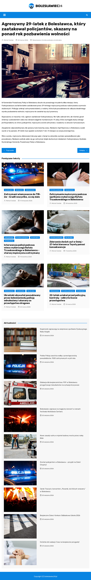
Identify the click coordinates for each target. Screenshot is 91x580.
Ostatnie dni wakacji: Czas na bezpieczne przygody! (59, 542)
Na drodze (69, 237)
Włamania (19, 190)
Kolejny (82, 150)
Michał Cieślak (9, 40)
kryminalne (58, 40)
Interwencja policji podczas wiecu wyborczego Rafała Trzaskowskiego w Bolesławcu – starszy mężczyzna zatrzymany (22, 249)
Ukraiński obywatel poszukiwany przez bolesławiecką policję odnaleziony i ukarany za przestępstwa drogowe (22, 299)
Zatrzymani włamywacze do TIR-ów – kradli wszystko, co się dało (22, 195)
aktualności (9, 237)
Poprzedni (10, 150)
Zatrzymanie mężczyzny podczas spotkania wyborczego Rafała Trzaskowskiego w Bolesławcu (68, 197)
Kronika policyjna (47, 40)
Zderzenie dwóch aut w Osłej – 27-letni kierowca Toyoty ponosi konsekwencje (67, 244)
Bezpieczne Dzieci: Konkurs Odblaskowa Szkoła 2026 (60, 515)
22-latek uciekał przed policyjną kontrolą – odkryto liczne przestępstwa (67, 298)
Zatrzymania (30, 190)
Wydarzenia (69, 190)
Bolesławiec (37, 40)
